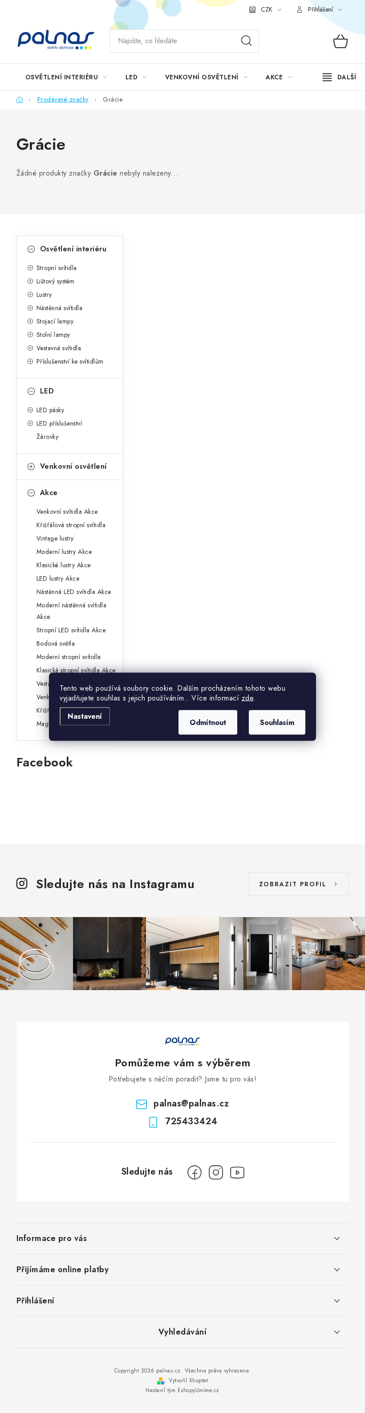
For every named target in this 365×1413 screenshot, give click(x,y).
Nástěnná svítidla (59, 307)
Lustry (44, 294)
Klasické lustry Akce (63, 565)
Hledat (246, 41)
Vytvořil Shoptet (188, 1380)
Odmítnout (208, 722)
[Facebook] (194, 1172)
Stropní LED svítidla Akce (71, 630)
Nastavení (85, 716)
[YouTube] (237, 1172)
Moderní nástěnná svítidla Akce (71, 611)
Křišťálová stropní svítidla (71, 524)
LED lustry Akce (58, 578)
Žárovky (47, 436)
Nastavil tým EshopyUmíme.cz (182, 1390)
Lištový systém (55, 281)
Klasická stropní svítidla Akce (76, 670)
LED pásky (50, 409)
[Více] (339, 77)
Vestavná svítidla (58, 348)
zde (248, 697)
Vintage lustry (55, 538)
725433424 (191, 1121)
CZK (266, 9)
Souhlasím (277, 722)
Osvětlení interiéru (73, 249)
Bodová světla (55, 643)
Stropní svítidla (56, 267)
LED (47, 391)
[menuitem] (66, 77)
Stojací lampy (55, 321)
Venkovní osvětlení (73, 466)
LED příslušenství (59, 423)
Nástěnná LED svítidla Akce (73, 591)
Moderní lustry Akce (64, 551)
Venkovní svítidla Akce (67, 511)
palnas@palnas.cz (191, 1103)
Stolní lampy (53, 334)
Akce (49, 492)
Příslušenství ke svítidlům (70, 361)
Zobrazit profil (293, 884)
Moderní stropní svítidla (68, 656)
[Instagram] (216, 1172)
